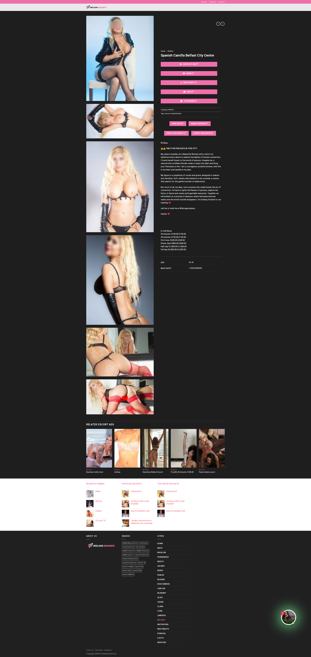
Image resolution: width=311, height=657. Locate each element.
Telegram (189, 101)
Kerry (160, 570)
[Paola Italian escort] (212, 448)
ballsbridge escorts (130, 543)
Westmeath (163, 629)
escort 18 (141, 563)
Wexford (161, 642)
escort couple (128, 566)
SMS (189, 92)
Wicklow (161, 552)
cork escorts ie (128, 547)
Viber (189, 73)
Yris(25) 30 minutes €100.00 (182, 472)
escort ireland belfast (173, 113)
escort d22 (127, 570)
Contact (204, 2)
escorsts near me (129, 563)
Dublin (160, 575)
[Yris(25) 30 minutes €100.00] (184, 448)
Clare (160, 606)
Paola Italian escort (207, 472)
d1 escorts (140, 547)
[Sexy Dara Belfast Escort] (155, 448)
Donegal (161, 633)
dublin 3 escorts (128, 551)
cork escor (143, 543)
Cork (159, 611)
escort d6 (139, 566)
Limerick (161, 615)
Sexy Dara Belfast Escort (153, 472)
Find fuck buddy (175, 133)
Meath (160, 561)
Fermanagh (163, 557)
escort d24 (137, 570)
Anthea (117, 472)
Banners (222, 2)
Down (160, 543)
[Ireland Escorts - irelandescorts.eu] (96, 7)
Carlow (161, 588)
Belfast (170, 51)
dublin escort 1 (128, 555)
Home (163, 51)
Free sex (176, 123)
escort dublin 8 (128, 574)
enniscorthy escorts (130, 559)
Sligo (160, 597)
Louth (160, 638)
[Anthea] (127, 448)
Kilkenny (161, 593)
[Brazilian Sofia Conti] (99, 448)
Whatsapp (189, 82)
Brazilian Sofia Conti (94, 472)
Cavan (160, 602)
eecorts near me (142, 555)
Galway (161, 566)
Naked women (198, 123)
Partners (213, 2)
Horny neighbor (202, 133)
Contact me (189, 64)
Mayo (160, 548)
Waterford (162, 624)
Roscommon (163, 584)
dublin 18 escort (143, 551)
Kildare (161, 579)
